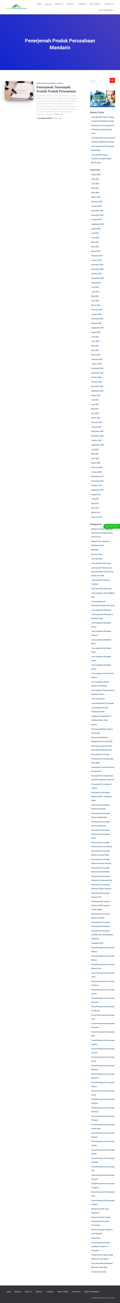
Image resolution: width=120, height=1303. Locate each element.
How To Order (94, 4)
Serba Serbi (95, 1238)
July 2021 (95, 400)
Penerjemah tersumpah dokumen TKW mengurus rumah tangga (101, 905)
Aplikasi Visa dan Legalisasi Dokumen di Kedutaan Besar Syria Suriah (102, 533)
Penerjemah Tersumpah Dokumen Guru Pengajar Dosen (100, 834)
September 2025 (97, 224)
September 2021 (97, 391)
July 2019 (95, 499)
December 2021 (97, 386)
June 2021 (95, 404)
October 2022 (96, 377)
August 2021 (96, 395)
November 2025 (97, 215)
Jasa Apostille (96, 559)
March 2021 (95, 418)
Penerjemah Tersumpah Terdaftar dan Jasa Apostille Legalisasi (102, 935)
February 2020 (96, 467)
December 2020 (97, 431)
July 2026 (95, 179)
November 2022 (97, 373)
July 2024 (95, 287)
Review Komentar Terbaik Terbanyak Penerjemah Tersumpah (101, 1221)
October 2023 (96, 323)
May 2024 (95, 296)
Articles (48, 4)
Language (82, 4)
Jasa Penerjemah (98, 699)
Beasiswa (95, 550)
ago (57, 118)
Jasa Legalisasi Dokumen (101, 610)
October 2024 (96, 274)
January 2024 (96, 314)
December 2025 (97, 211)
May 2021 (95, 409)
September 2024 (97, 278)
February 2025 (96, 256)
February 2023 (96, 359)
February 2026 (96, 202)
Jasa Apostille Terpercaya (101, 589)
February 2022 (96, 382)
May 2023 (95, 346)
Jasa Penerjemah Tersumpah (102, 703)
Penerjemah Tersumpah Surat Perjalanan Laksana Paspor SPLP (102, 129)
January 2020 (96, 472)
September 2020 (97, 445)
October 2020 (96, 440)
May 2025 (95, 242)
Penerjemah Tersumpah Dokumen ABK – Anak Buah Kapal (101, 796)
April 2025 (95, 247)
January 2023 (96, 364)
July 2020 (95, 449)
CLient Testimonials (106, 10)
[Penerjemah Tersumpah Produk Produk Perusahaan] (19, 90)
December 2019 (97, 476)
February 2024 (96, 310)
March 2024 (95, 305)
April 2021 (95, 413)
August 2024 (96, 283)
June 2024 (95, 292)
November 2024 (97, 269)
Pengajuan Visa (97, 943)
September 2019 (97, 490)
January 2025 (96, 260)
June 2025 (95, 238)
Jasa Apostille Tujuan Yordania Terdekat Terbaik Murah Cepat (101, 159)
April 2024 (95, 301)
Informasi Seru (97, 554)
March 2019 (95, 512)
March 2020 (95, 463)
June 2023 (95, 341)
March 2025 (95, 251)
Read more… (59, 114)
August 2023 (96, 332)
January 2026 (96, 206)
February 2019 (96, 517)
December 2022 (97, 368)
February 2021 (96, 422)
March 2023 (95, 355)
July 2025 (95, 233)
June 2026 (95, 184)
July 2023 (95, 337)
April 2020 (95, 458)
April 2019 (95, 508)
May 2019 (95, 503)
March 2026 (95, 197)
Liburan (94, 725)
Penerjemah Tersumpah (100, 754)
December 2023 (97, 319)
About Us (58, 4)
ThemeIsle (111, 1298)
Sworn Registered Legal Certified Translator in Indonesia (100, 1246)
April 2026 (95, 193)
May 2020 (95, 454)
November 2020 (97, 436)
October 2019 (96, 485)
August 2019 (96, 494)
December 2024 (97, 265)
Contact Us (109, 4)
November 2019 (97, 481)
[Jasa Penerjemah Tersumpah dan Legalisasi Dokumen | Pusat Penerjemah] (16, 7)
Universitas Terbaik (98, 1272)
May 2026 (95, 188)
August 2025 (96, 229)
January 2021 (96, 427)
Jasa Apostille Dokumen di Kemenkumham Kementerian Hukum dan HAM (102, 572)
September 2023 (97, 328)
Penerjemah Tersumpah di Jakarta (49, 83)
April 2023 (95, 350)
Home (39, 4)
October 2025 (96, 220)
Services (70, 4)
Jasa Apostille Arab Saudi (101, 563)
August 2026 (96, 174)
